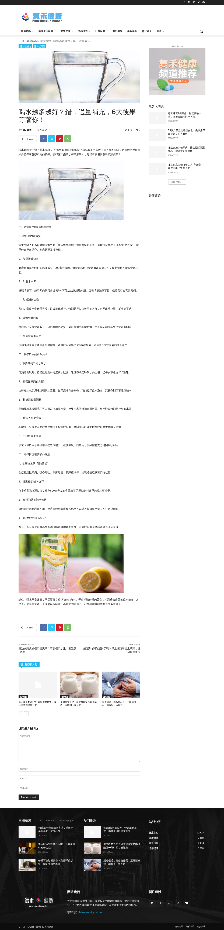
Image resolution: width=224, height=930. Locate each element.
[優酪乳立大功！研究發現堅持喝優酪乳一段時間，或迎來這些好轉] (79, 685)
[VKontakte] (186, 903)
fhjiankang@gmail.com (91, 912)
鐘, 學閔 (27, 129)
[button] (201, 31)
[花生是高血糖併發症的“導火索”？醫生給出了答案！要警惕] (157, 169)
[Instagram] (189, 3)
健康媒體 (45, 41)
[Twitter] (194, 3)
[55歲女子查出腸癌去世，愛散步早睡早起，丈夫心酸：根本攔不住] (157, 135)
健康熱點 (32, 41)
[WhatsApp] (67, 138)
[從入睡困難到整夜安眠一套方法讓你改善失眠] (27, 848)
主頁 (21, 41)
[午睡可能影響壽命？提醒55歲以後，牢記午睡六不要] (27, 865)
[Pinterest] (59, 138)
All (40, 820)
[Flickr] (169, 903)
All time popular (67, 820)
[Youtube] (203, 3)
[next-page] (26, 713)
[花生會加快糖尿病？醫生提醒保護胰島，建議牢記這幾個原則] (157, 152)
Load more (175, 181)
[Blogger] (152, 903)
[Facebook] (184, 3)
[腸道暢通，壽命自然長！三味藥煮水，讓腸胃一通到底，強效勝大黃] (121, 685)
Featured (50, 820)
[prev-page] (21, 713)
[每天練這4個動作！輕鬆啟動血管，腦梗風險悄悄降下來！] (38, 685)
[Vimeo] (199, 3)
